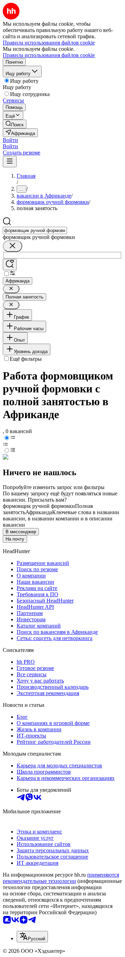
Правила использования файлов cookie (49, 55)
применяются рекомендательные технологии (61, 878)
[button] (10, 140)
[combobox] (35, 230)
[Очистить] (12, 246)
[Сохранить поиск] (10, 264)
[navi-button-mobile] (10, 161)
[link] (14, 124)
